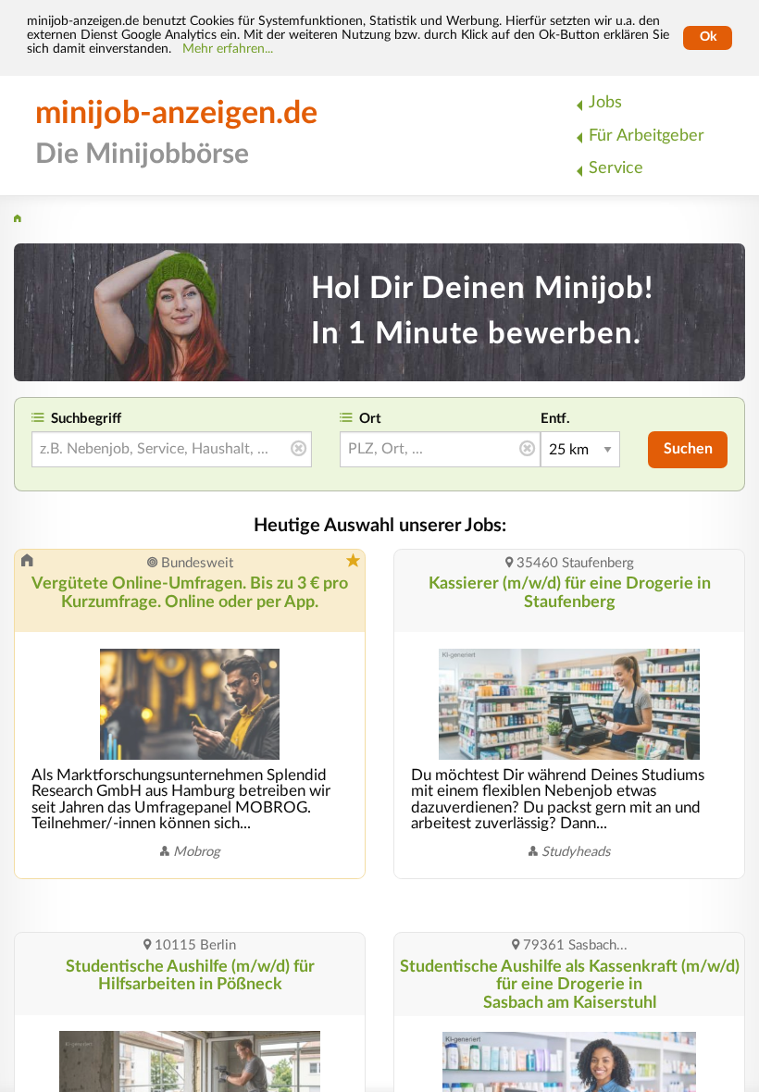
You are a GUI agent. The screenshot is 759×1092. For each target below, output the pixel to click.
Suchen (688, 448)
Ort (370, 419)
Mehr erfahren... (227, 49)
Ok (708, 37)
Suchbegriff (86, 419)
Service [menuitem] (616, 168)
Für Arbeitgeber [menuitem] (646, 135)
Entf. (555, 419)
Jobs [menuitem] (605, 102)
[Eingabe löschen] (298, 449)
